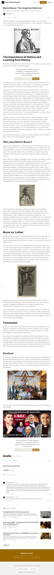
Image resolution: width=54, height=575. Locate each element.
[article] (27, 515)
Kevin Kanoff (9, 482)
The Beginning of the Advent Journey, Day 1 (16, 512)
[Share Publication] (37, 2)
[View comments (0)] (16, 518)
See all (5, 545)
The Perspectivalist (10, 13)
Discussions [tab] (13, 508)
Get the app (33, 569)
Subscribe (43, 2)
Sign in (50, 2)
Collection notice (36, 565)
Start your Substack (23, 569)
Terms (30, 565)
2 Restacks (18, 456)
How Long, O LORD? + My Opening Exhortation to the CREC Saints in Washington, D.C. (21, 523)
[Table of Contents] (1, 287)
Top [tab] (4, 508)
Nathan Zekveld (9, 497)
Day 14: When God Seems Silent (10, 526)
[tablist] (8, 470)
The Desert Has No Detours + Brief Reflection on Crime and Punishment (21, 534)
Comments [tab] (6, 470)
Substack (20, 572)
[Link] (1, 58)
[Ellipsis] (50, 482)
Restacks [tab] (12, 470)
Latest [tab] (8, 508)
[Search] (35, 2)
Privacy (27, 565)
